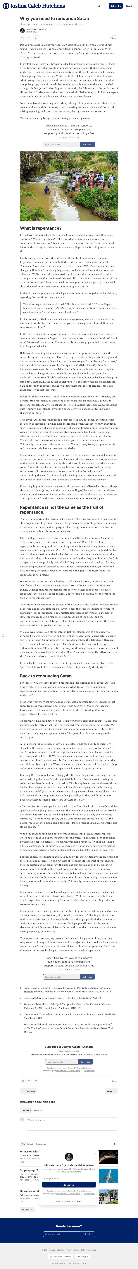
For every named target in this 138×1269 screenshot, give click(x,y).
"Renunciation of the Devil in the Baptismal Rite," (87, 1024)
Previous (30, 1091)
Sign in (129, 6)
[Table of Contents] (3, 634)
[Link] (16, 228)
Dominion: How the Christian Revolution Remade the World (82, 1014)
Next (109, 1091)
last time (61, 103)
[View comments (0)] (29, 38)
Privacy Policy (89, 1193)
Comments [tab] (26, 1110)
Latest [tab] (30, 1144)
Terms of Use (82, 1191)
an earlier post (97, 64)
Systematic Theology (54, 998)
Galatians (28, 1008)
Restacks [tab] (38, 1110)
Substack (56, 1263)
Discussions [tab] (41, 1144)
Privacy (69, 1250)
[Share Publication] (105, 6)
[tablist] (31, 1110)
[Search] (99, 6)
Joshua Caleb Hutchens (36, 29)
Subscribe (116, 6)
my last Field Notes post (37, 64)
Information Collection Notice (68, 1193)
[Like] (22, 38)
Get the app (82, 1256)
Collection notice (88, 1250)
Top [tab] (23, 1144)
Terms (76, 1250)
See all (25, 1209)
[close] (95, 1154)
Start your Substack (62, 1256)
